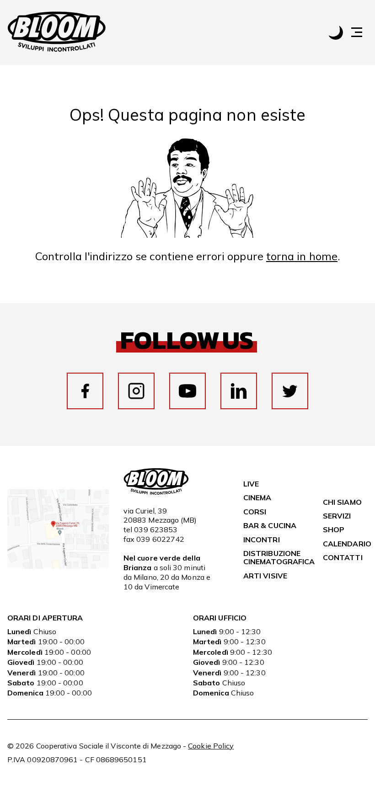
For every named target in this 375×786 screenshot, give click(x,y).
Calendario (347, 543)
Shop (333, 529)
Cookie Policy (211, 745)
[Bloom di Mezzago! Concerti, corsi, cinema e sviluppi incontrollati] (56, 32)
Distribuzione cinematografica (279, 557)
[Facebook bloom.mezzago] (85, 391)
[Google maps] (58, 566)
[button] (361, 32)
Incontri (261, 539)
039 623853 (155, 529)
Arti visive (265, 575)
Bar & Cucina (269, 525)
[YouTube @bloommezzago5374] (187, 391)
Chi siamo (342, 502)
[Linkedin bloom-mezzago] (238, 391)
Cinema (257, 497)
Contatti (343, 557)
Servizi (337, 515)
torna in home (302, 256)
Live (251, 483)
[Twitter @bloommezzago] (290, 391)
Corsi (254, 511)
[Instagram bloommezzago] (136, 391)
